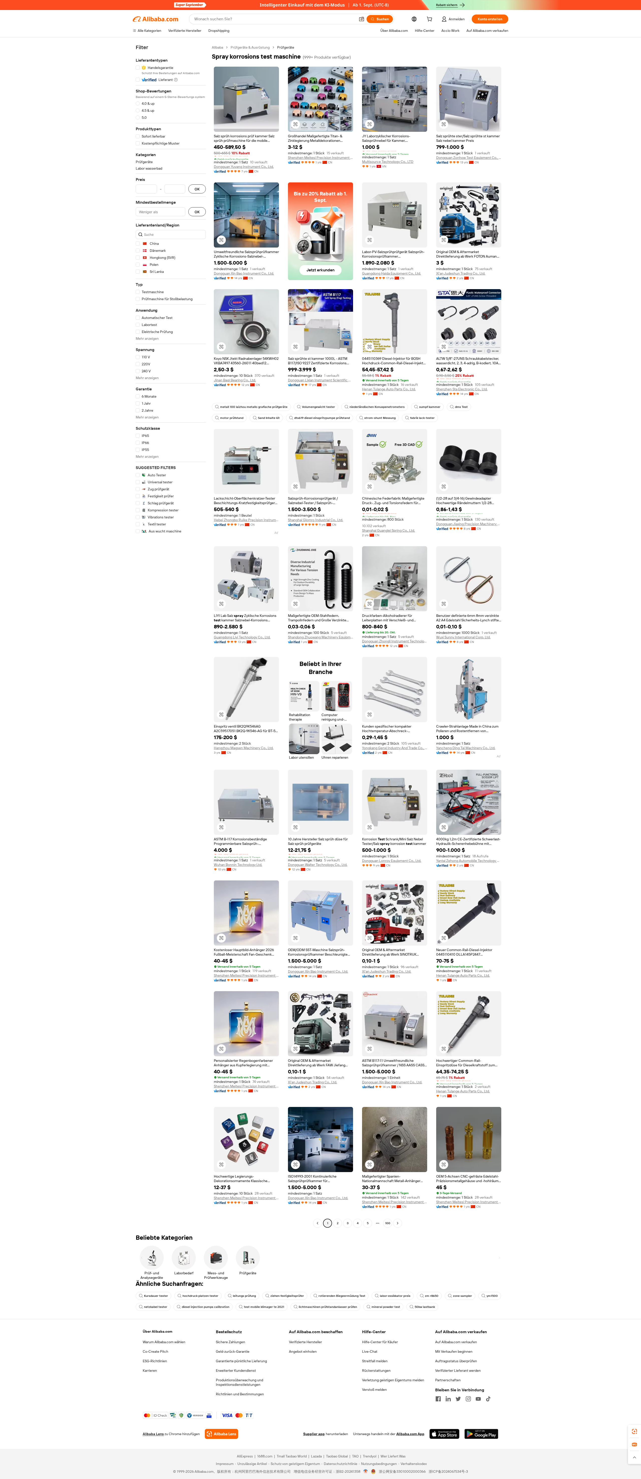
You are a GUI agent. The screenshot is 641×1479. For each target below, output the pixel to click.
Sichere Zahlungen (230, 1342)
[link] (634, 1431)
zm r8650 (431, 1296)
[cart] (430, 20)
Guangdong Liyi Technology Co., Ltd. (242, 637)
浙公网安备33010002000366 (402, 1471)
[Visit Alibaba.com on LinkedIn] (448, 1399)
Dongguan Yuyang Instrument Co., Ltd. (244, 167)
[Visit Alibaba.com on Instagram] (468, 1399)
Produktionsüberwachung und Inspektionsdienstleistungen (239, 1382)
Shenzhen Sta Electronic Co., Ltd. (462, 389)
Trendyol (369, 1456)
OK (197, 189)
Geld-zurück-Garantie (232, 1351)
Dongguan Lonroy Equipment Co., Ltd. (391, 861)
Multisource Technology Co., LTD (387, 162)
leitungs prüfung (244, 1296)
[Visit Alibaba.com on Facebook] (438, 1399)
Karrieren (150, 1371)
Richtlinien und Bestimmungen (240, 1394)
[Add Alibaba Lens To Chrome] (221, 1434)
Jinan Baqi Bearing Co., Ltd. (235, 380)
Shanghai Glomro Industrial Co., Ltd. (315, 520)
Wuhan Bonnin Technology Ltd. (238, 865)
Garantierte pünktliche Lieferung (241, 1361)
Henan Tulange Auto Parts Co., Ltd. (389, 389)
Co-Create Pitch (155, 1351)
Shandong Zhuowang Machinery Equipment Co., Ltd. (320, 637)
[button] (362, 19)
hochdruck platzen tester (200, 1296)
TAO (355, 1456)
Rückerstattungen (376, 1371)
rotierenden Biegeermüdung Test (341, 1296)
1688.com (264, 1456)
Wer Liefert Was (393, 1456)
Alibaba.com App (410, 1434)
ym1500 (492, 1296)
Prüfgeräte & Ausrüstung (250, 47)
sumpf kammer (429, 407)
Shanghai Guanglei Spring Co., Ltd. (388, 530)
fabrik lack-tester (422, 418)
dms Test (461, 407)
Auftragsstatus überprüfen (456, 1361)
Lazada (316, 1456)
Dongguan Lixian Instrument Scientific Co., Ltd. (320, 380)
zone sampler (462, 1296)
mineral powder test (386, 1307)
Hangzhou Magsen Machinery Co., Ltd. (243, 748)
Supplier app (314, 1434)
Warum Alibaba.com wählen (164, 1342)
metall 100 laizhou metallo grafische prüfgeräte (253, 407)
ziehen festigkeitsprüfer (287, 1296)
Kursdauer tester (156, 1296)
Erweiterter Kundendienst (236, 1371)
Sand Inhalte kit (269, 418)
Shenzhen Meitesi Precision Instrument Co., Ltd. (320, 158)
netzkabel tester (155, 1307)
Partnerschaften (448, 1380)
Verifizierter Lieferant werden (458, 1371)
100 (387, 1223)
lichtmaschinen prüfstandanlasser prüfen (328, 1307)
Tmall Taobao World (292, 1456)
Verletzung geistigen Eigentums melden (393, 1380)
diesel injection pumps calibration (205, 1307)
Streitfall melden (375, 1361)
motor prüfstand (231, 418)
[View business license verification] (365, 1471)
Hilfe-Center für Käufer (380, 1342)
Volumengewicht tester (318, 407)
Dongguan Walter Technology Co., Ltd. (317, 865)
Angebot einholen (303, 1351)
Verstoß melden (374, 1390)
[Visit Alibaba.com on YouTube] (478, 1399)
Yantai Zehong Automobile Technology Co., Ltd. (468, 861)
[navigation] (171, 636)
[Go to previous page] (317, 1223)
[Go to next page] (397, 1223)
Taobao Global (337, 1456)
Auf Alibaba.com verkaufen (456, 1342)
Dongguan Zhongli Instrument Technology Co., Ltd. (394, 641)
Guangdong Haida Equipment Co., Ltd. (391, 273)
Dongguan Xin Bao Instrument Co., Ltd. (244, 273)
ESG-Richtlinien (155, 1361)
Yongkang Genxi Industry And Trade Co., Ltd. (394, 748)
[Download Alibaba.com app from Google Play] (481, 1434)
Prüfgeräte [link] (285, 47)
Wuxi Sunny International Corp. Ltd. (463, 637)
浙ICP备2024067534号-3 (448, 1471)
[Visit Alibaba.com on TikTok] (488, 1399)
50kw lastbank (425, 1307)
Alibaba (217, 47)
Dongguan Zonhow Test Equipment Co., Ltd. (468, 158)
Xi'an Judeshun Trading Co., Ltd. (460, 273)
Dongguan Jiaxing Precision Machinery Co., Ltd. (468, 524)
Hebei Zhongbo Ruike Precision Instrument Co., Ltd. (246, 520)
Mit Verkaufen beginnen (453, 1351)
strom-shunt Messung (380, 418)
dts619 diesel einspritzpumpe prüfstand (322, 418)
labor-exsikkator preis (395, 1296)
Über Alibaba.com (157, 1331)
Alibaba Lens (153, 1434)
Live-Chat (369, 1351)
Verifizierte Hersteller (305, 1342)
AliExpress (245, 1456)
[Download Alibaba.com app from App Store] (444, 1434)
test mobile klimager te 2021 (264, 1307)
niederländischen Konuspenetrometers (377, 407)
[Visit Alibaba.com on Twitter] (458, 1399)
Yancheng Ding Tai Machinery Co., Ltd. (465, 748)
